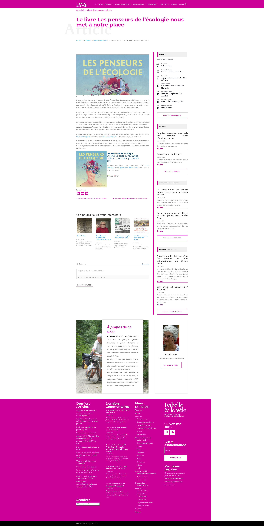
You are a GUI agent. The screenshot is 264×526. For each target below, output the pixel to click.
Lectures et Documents (91, 40)
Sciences (139, 465)
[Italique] (81, 277)
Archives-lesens (143, 505)
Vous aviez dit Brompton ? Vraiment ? (172, 288)
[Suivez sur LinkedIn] (166, 432)
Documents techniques (145, 443)
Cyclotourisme (152, 4)
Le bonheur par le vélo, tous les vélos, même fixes (87, 471)
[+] (107, 277)
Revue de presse (142, 419)
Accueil (78, 40)
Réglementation (142, 477)
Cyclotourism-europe (145, 502)
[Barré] (87, 277)
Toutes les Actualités (172, 312)
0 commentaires (108, 96)
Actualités (108, 4)
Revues (139, 459)
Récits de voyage (142, 485)
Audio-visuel (141, 440)
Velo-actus (142, 499)
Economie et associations (145, 422)
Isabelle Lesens (83, 96)
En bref (100, 4)
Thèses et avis (141, 480)
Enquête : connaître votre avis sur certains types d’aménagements (172, 136)
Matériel (139, 431)
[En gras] (78, 277)
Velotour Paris (166, 66)
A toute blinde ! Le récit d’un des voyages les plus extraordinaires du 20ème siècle (172, 260)
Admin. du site (169, 485)
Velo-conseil (142, 496)
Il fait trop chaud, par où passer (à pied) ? (86, 428)
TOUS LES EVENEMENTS (172, 115)
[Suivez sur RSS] (172, 432)
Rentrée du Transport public (172, 101)
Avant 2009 (140, 494)
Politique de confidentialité (173, 478)
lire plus (160, 148)
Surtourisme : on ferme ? (169, 154)
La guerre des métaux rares (127, 168)
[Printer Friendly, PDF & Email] (113, 176)
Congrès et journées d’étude (146, 428)
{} (104, 277)
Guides (139, 446)
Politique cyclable (138, 4)
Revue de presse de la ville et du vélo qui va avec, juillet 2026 (172, 216)
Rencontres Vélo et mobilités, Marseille (172, 87)
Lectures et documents (122, 4)
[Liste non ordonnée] (92, 277)
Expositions (141, 462)
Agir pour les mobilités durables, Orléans (174, 79)
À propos (174, 4)
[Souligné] (84, 277)
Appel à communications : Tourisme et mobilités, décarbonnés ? (86, 478)
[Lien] (101, 277)
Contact (181, 4)
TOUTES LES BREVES (172, 172)
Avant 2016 (164, 4)
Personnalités (141, 434)
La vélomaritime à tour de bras (173, 72)
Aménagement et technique (146, 473)
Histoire (139, 449)
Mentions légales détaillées (173, 481)
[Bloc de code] (98, 277)
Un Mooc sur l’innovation (86, 467)
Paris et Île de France (144, 425)
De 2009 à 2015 (142, 491)
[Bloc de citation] (95, 277)
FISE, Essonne (166, 107)
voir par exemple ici (109, 137)
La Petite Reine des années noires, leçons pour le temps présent (172, 192)
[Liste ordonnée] (90, 277)
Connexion (145, 264)
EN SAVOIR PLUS (171, 365)
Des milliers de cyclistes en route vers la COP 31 (86, 485)
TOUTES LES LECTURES (172, 238)
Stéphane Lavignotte (83, 137)
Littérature (140, 452)
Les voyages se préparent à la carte (87, 448)
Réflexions (103, 40)
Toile (138, 468)
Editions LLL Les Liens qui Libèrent (123, 158)
